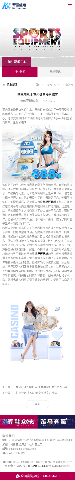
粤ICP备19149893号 (15, 465)
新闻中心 (52, 84)
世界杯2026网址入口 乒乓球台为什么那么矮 (35, 387)
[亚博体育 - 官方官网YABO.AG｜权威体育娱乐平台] (12, 424)
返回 (37, 404)
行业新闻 (68, 84)
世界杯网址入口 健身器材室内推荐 (29, 392)
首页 (38, 84)
